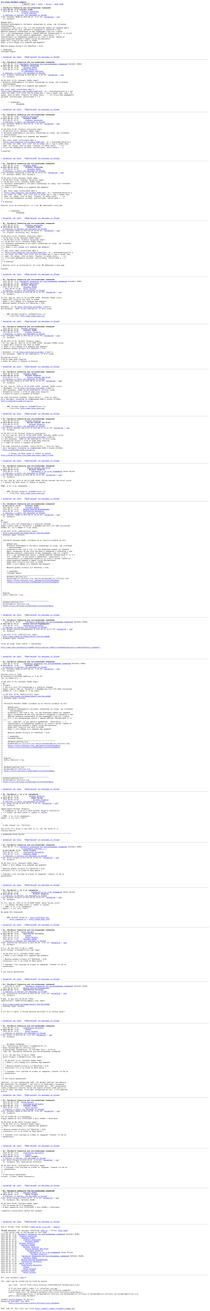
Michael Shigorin (29, 69)
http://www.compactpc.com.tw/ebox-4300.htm (22, 91)
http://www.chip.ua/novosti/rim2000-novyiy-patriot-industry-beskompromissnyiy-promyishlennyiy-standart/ (50, 647)
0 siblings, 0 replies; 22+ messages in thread (25, 229)
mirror (49, 4)
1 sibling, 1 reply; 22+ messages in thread (23, 1109)
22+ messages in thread (48, 57)
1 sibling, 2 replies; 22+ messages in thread (24, 941)
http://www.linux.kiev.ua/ (32, 316)
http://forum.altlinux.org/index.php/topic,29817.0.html (27, 455)
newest (56, 1227)
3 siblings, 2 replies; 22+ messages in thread (25, 856)
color (40, 4)
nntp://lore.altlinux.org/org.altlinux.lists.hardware (34, 1303)
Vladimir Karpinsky (30, 11)
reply (19, 57)
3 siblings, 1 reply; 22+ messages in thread (24, 73)
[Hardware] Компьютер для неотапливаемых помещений (43, 64)
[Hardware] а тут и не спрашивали (46, 471)
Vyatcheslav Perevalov (33, 511)
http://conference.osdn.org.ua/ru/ (17, 401)
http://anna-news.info (39, 919)
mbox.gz (44, 1230)
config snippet (15, 1299)
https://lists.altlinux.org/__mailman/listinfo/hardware (33, 580)
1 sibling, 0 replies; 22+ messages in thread (24, 1033)
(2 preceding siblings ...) (34, 848)
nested (33, 57)
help (33, 4)
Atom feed (59, 4)
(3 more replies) (29, 13)
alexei (28, 935)
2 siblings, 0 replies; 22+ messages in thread (25, 627)
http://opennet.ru (18, 919)
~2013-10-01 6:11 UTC (40, 1227)
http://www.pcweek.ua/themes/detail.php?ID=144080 (26, 533)
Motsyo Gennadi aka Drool (39, 377)
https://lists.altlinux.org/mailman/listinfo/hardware (33, 582)
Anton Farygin (29, 289)
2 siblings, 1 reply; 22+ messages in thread (24, 513)
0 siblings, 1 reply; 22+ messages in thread (24, 122)
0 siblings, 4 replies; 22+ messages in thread (25, 15)
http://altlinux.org (39, 917)
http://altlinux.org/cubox (30, 307)
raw (57, 17)
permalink (49, 17)
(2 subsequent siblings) (32, 71)
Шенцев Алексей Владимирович (36, 509)
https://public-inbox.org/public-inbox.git (55, 1308)
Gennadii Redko (30, 68)
